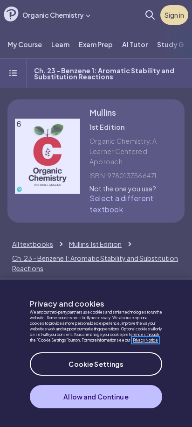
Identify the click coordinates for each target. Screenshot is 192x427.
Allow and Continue (96, 396)
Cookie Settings (96, 364)
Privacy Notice (145, 340)
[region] (96, 353)
